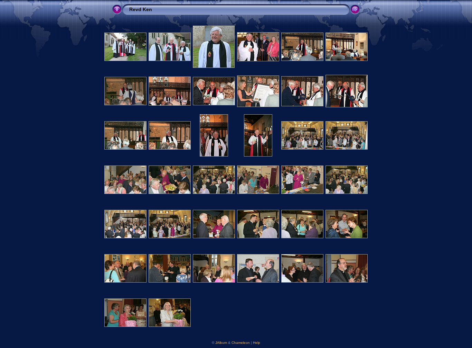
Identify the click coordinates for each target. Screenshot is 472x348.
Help (256, 343)
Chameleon (241, 343)
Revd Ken (140, 9)
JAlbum (221, 343)
